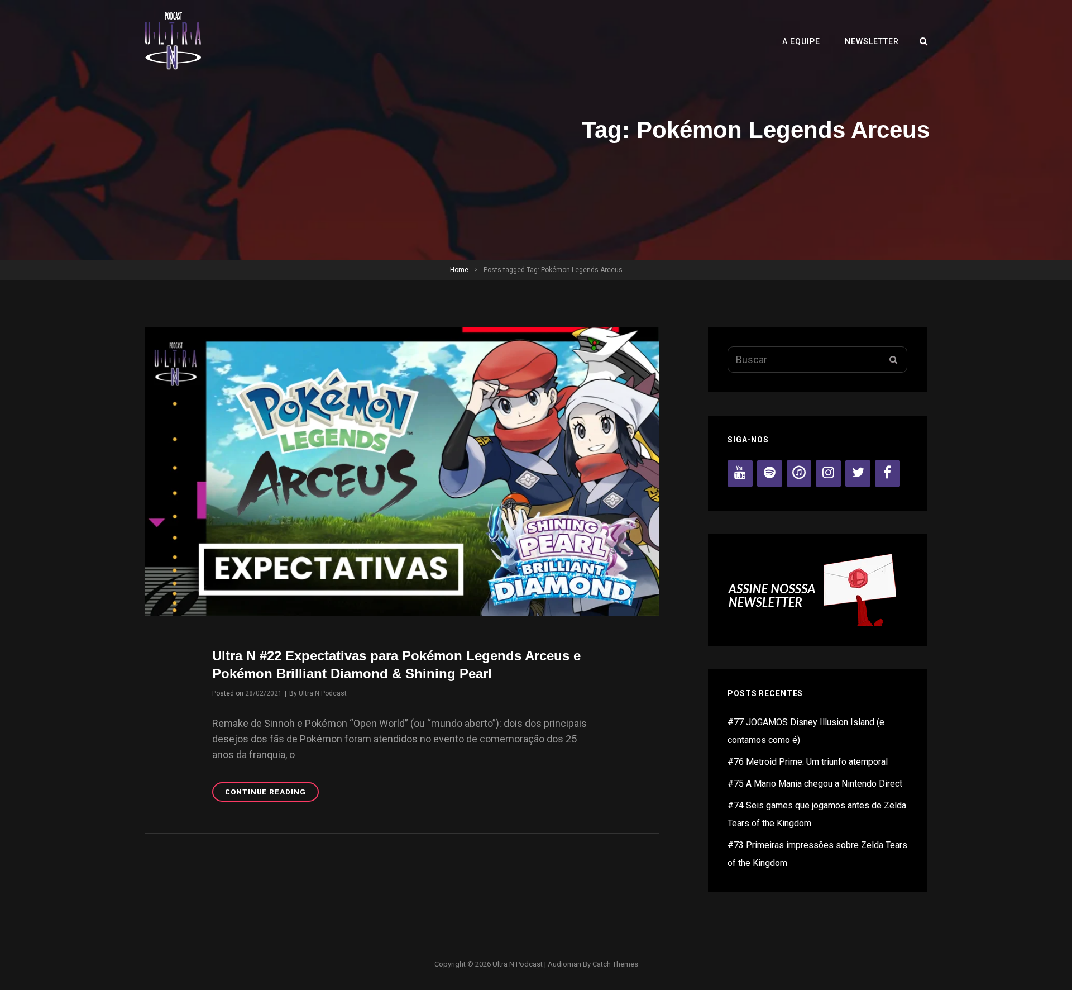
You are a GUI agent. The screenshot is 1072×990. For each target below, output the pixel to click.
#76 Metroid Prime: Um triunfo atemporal (808, 761)
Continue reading (272, 794)
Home (459, 270)
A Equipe (801, 41)
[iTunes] (799, 473)
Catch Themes (615, 964)
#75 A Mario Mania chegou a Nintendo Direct (815, 783)
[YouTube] (740, 473)
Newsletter (872, 41)
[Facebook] (887, 473)
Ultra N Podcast (323, 693)
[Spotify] (769, 473)
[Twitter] (857, 473)
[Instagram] (828, 473)
